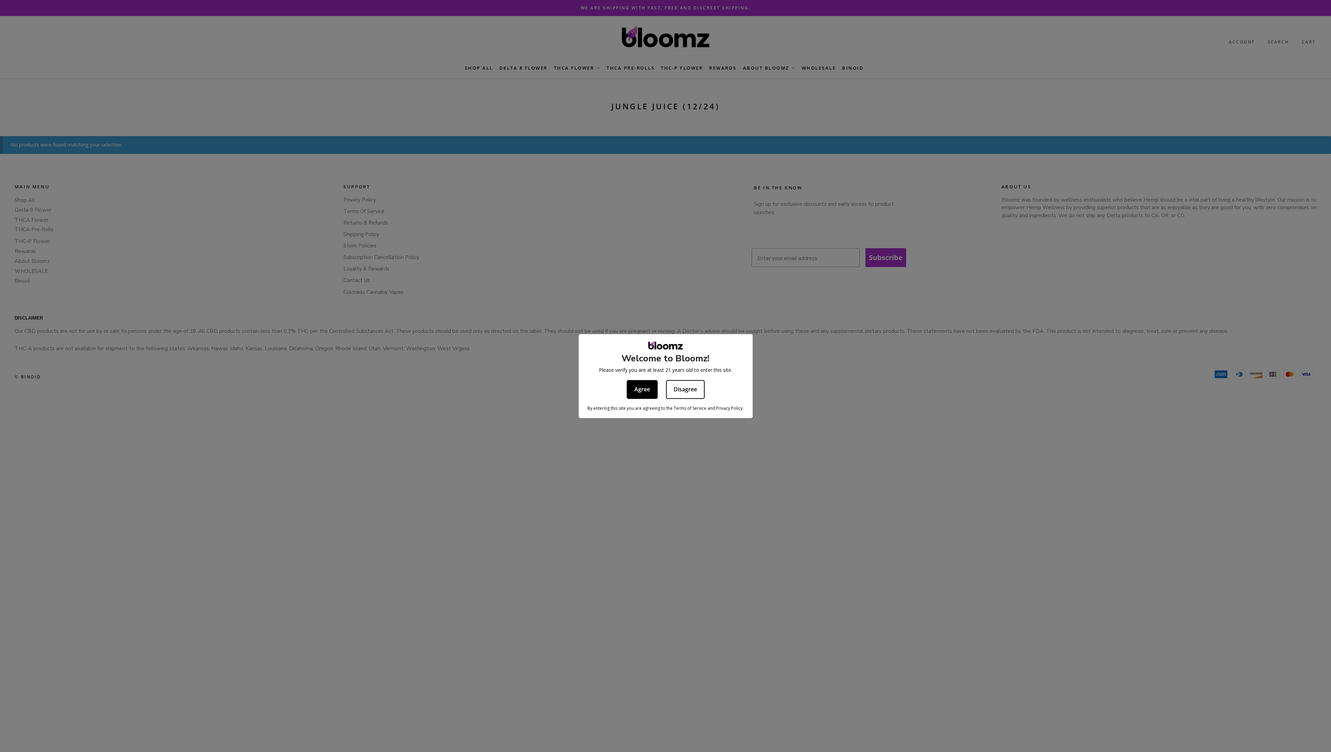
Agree (642, 389)
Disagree (685, 389)
